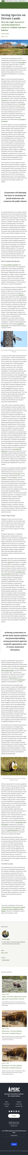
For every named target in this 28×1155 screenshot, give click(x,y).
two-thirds (22, 104)
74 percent (4, 100)
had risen (17, 473)
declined (21, 295)
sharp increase (13, 678)
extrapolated (20, 680)
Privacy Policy (25, 1150)
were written (22, 62)
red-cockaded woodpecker (10, 265)
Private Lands (5, 960)
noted (9, 562)
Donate (14, 1116)
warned (8, 388)
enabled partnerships (13, 830)
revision (14, 477)
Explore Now (22, 1)
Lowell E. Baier (5, 33)
